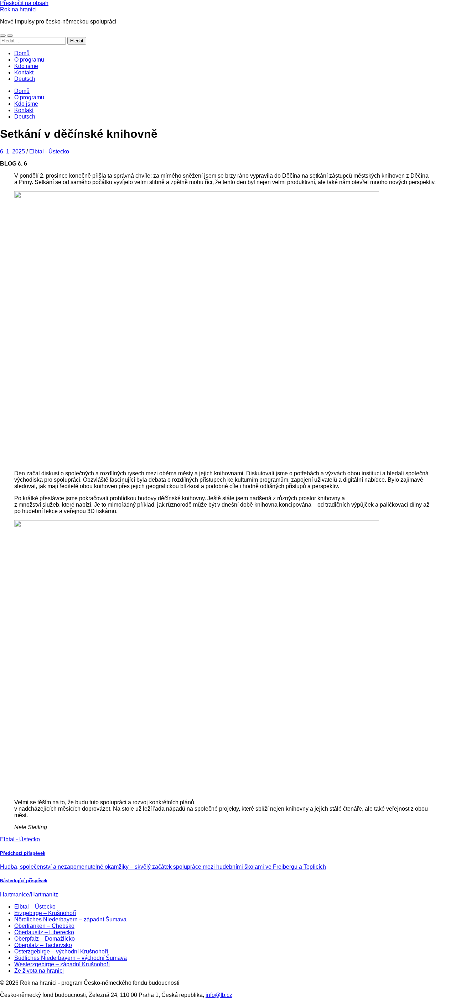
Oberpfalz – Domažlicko (44, 939)
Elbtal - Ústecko (49, 151)
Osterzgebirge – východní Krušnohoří (61, 951)
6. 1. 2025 (12, 151)
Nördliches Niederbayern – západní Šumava (70, 919)
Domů (22, 53)
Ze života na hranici (39, 971)
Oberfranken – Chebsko (44, 926)
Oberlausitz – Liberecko (44, 932)
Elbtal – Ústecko (35, 907)
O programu (29, 60)
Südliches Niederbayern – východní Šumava (70, 958)
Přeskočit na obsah (24, 3)
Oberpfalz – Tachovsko (43, 945)
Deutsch (24, 79)
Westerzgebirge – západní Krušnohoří (62, 964)
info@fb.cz (219, 995)
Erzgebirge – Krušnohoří (45, 913)
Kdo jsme (26, 66)
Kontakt (23, 72)
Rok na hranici (18, 9)
